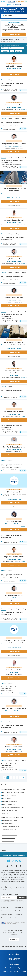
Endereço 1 (3, 80)
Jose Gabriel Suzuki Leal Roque (14, 447)
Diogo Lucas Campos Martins (14, 557)
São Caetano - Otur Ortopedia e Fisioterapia (13, 807)
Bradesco (12, 48)
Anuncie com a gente (6, 918)
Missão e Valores (19, 907)
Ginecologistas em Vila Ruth (9, 832)
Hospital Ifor (5, 813)
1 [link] (7, 777)
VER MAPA (24, 89)
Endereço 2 (10, 80)
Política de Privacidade (6, 914)
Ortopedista (18, 848)
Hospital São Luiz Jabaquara (7, 87)
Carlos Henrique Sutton (14, 670)
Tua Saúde (3, 1)
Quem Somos (4, 907)
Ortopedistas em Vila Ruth (8, 838)
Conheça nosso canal (7, 866)
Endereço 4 (24, 118)
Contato (17, 918)
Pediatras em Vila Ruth (7, 823)
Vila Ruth (4, 850)
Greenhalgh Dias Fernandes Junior (14, 708)
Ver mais (18, 51)
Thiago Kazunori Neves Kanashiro (14, 143)
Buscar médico (11, 1)
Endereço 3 (17, 118)
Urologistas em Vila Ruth (8, 841)
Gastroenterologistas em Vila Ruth (10, 826)
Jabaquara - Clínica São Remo (9, 801)
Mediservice (20, 48)
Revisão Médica (18, 910)
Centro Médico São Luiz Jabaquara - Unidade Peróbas (12, 84)
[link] (23, 777)
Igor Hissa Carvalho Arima (14, 595)
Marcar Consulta (10, 848)
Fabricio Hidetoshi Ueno (14, 297)
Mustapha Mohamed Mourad (14, 259)
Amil (12, 51)
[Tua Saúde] (14, 861)
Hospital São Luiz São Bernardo (9, 810)
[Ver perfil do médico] (14, 59)
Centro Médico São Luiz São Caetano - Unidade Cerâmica (12, 123)
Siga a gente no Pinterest (21, 866)
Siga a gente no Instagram (12, 866)
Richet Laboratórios (14, 971)
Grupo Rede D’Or (21, 946)
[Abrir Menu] (2, 5)
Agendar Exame (20, 1)
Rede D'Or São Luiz (9, 968)
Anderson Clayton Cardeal (14, 220)
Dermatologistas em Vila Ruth (9, 835)
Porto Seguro (5, 51)
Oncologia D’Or (19, 968)
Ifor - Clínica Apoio (6, 798)
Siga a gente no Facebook (16, 866)
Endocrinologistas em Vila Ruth (9, 820)
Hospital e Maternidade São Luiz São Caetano (14, 26)
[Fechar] (26, 45)
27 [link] (20, 777)
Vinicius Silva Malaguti (14, 66)
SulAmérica (5, 48)
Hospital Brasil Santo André (8, 804)
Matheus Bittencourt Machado (14, 105)
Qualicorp (23, 971)
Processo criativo (5, 910)
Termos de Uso (18, 914)
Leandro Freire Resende (14, 747)
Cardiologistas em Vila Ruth (9, 829)
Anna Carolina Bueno (14, 521)
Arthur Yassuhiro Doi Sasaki (14, 412)
